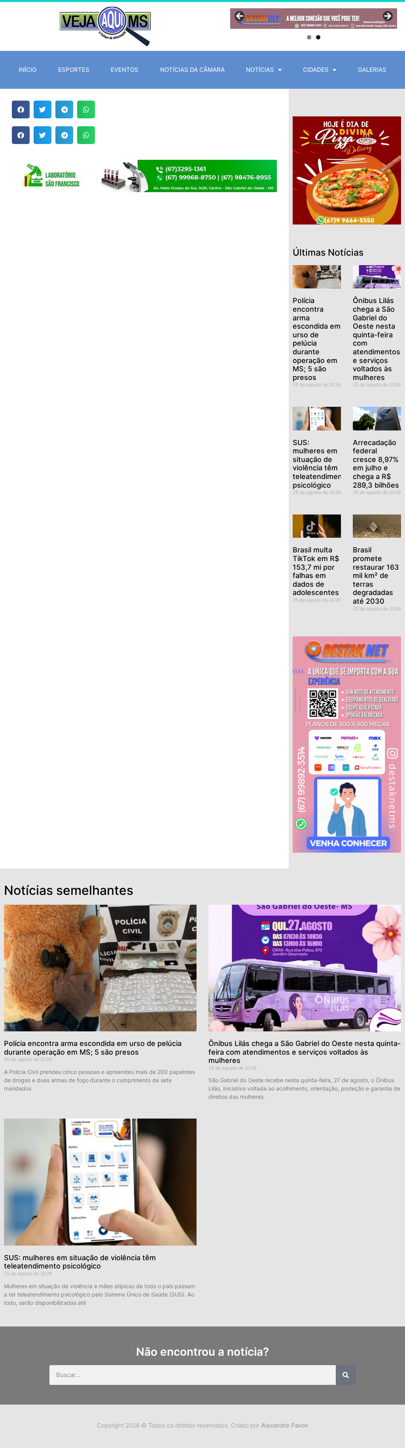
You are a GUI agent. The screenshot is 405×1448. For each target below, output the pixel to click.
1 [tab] (309, 37)
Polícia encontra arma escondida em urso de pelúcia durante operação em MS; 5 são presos (317, 338)
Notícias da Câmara (192, 69)
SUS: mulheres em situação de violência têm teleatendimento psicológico (321, 463)
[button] (21, 109)
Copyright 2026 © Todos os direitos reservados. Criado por (202, 1425)
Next (387, 16)
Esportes (73, 69)
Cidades (316, 69)
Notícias (260, 69)
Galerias (372, 69)
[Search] (346, 1375)
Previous (240, 16)
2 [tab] (318, 37)
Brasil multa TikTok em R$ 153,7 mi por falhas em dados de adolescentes (316, 571)
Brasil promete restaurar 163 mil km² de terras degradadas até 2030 (376, 575)
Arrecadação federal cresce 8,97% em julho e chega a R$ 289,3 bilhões (376, 463)
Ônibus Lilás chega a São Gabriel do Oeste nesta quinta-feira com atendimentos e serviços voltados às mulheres (304, 1051)
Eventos (124, 69)
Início (27, 69)
